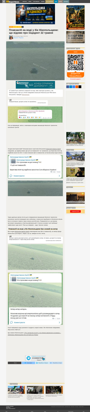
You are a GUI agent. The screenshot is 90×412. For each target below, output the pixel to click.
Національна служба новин (77, 182)
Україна (42, 1)
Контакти (72, 406)
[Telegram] (70, 86)
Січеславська (36, 1)
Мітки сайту (81, 406)
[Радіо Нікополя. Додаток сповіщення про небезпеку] (75, 17)
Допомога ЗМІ (67, 406)
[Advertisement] (35, 138)
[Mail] (80, 86)
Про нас (76, 406)
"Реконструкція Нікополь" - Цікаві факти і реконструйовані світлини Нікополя (75, 145)
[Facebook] (67, 86)
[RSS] (76, 86)
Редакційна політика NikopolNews (57, 406)
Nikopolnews (25, 94)
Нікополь (25, 1)
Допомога (66, 1)
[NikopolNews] (35, 358)
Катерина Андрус (19, 36)
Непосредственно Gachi (53, 149)
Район (30, 1)
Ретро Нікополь (49, 1)
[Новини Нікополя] (12, 2)
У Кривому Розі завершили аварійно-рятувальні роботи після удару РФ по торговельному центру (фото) (15, 396)
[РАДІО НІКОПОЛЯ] (75, 37)
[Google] (73, 86)
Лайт (56, 1)
